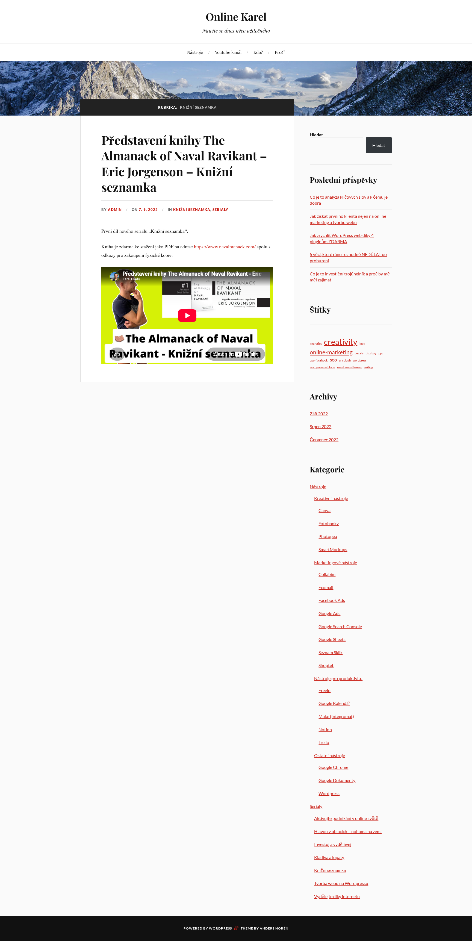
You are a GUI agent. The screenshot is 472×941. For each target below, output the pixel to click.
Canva (324, 510)
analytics (316, 343)
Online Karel (236, 16)
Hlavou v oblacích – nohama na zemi (348, 831)
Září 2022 (319, 413)
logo (362, 343)
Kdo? (258, 52)
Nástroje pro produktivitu (338, 678)
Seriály (220, 209)
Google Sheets (332, 639)
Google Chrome (333, 767)
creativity (340, 341)
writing (368, 367)
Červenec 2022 (324, 439)
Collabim (326, 574)
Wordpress (329, 793)
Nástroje (195, 52)
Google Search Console (340, 626)
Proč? (280, 52)
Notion (325, 729)
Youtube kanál (228, 52)
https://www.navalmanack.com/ (225, 246)
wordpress (360, 360)
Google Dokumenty (336, 780)
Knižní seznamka (191, 209)
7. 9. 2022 (148, 209)
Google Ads (329, 613)
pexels (359, 353)
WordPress (220, 928)
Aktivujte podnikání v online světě (346, 818)
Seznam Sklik (330, 652)
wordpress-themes (349, 367)
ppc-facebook (319, 360)
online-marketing (331, 352)
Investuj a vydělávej (332, 844)
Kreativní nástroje (331, 498)
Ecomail (325, 587)
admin (115, 209)
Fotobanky (328, 523)
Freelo (324, 690)
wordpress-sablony (322, 367)
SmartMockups (332, 549)
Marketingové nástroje (335, 562)
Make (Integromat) (336, 716)
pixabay (371, 353)
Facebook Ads (331, 600)
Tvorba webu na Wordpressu (341, 883)
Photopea (327, 536)
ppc (381, 353)
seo (333, 360)
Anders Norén (274, 928)
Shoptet (326, 665)
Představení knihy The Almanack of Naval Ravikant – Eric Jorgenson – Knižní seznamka (184, 163)
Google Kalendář (334, 703)
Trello (323, 742)
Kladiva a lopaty (329, 857)
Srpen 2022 (320, 426)
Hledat (316, 134)
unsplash (345, 360)
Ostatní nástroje (329, 755)
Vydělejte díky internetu (337, 896)
